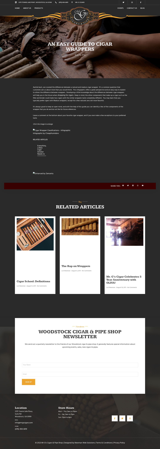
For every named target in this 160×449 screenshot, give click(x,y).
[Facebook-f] (140, 2)
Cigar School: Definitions (33, 281)
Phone (16, 426)
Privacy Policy (119, 442)
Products (39, 8)
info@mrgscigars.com (24, 422)
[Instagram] (132, 2)
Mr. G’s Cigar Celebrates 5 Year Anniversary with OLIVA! (123, 279)
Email (16, 420)
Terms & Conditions (104, 442)
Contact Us (132, 8)
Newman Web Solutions (85, 442)
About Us (27, 8)
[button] (123, 185)
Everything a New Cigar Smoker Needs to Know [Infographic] (41, 150)
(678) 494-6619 (21, 429)
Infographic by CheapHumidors (46, 133)
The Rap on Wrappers (75, 266)
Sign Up (28, 382)
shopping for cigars (65, 95)
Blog (142, 8)
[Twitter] (123, 2)
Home (17, 8)
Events (120, 8)
